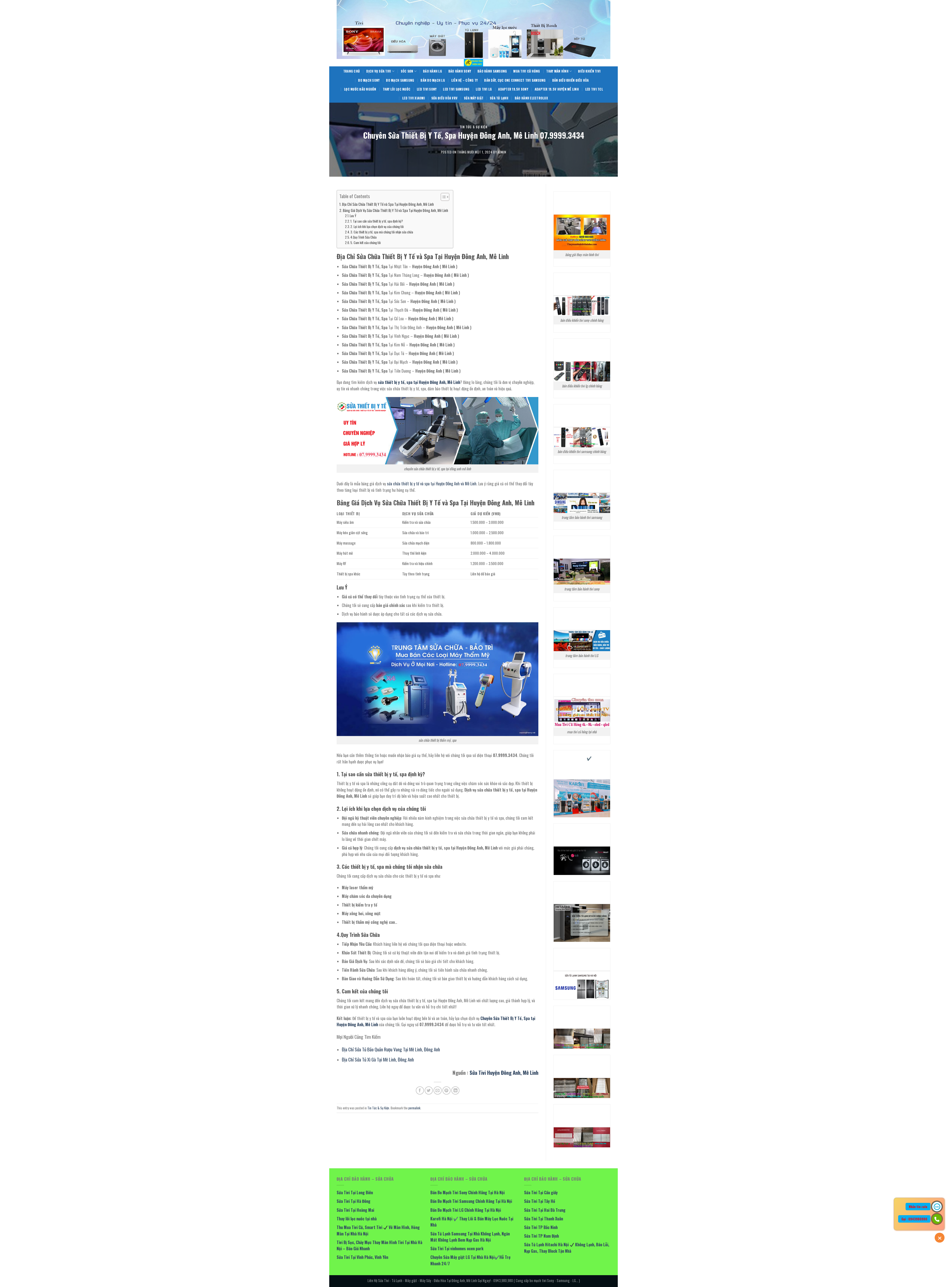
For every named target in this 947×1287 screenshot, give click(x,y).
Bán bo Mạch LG (432, 80)
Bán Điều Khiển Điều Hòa (570, 80)
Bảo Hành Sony (459, 71)
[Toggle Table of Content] (442, 197)
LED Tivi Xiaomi (413, 98)
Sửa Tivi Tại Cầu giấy (541, 1192)
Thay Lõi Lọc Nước (396, 89)
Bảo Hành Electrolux (531, 98)
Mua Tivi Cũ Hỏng (526, 71)
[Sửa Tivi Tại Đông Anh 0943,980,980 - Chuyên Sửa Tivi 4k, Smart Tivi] (473, 62)
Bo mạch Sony (369, 80)
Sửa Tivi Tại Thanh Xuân (543, 1219)
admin (502, 152)
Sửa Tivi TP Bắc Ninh (541, 1227)
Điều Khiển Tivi (589, 71)
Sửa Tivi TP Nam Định (541, 1236)
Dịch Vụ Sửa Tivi (378, 71)
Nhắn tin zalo (918, 1206)
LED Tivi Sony (427, 89)
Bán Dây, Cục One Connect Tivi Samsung (515, 80)
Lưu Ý (353, 215)
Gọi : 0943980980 (914, 1218)
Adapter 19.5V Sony (513, 89)
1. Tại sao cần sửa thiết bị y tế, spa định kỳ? (376, 221)
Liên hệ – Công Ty (464, 80)
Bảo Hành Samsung (492, 71)
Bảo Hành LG (432, 71)
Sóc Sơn (407, 71)
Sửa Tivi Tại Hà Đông (353, 1201)
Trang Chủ (351, 71)
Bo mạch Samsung (400, 80)
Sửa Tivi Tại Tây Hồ (539, 1201)
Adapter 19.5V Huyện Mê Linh (557, 89)
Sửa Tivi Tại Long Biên (355, 1192)
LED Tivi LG (484, 89)
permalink (414, 1108)
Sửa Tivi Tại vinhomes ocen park (456, 1248)
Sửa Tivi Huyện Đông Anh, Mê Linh (504, 1072)
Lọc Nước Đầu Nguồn (360, 89)
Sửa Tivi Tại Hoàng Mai (355, 1210)
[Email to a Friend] (438, 1090)
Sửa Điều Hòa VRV (444, 98)
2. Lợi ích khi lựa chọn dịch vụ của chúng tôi (377, 226)
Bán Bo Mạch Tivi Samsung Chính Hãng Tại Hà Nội (471, 1201)
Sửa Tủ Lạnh (499, 98)
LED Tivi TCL (594, 89)
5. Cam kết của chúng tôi (365, 242)
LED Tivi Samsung (456, 89)
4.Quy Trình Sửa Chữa (363, 237)
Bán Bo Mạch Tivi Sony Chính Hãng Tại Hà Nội (467, 1192)
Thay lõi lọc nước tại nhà (357, 1219)
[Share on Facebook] (420, 1090)
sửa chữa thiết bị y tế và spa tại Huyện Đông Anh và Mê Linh (431, 484)
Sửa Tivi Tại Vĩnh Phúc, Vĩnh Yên (362, 1257)
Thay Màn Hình (557, 71)
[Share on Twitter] (429, 1090)
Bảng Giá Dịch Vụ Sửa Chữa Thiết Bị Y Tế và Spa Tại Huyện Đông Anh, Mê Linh (395, 210)
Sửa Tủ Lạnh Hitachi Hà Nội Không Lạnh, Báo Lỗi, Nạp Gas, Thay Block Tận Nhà (566, 1248)
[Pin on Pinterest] (446, 1090)
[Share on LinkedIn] (455, 1090)
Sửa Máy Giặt (473, 98)
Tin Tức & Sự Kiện (474, 127)
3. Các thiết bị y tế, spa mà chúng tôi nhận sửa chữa (381, 232)
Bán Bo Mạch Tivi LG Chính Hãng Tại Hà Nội (465, 1210)
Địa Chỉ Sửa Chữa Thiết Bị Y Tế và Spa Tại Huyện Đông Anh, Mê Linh (388, 204)
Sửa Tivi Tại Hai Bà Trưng (544, 1210)
